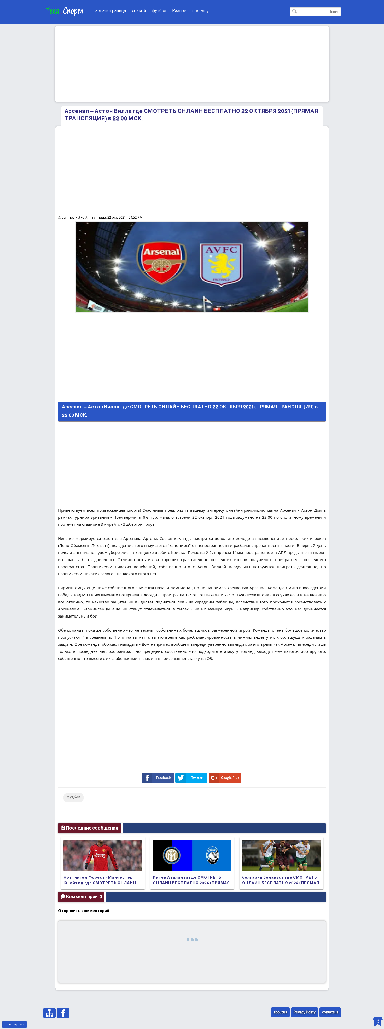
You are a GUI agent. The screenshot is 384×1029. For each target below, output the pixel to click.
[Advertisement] (192, 64)
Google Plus (230, 777)
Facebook (163, 777)
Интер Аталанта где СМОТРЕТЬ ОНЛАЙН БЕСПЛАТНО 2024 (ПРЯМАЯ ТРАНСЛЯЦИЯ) (191, 883)
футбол (159, 11)
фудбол (73, 797)
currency (200, 11)
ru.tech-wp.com (14, 1024)
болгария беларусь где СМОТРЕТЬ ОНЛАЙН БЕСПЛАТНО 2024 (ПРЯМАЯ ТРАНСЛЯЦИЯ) (280, 883)
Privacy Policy (305, 1012)
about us (280, 1012)
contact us (330, 1012)
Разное (179, 11)
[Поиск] (295, 11)
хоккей (139, 11)
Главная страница (108, 11)
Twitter (196, 777)
